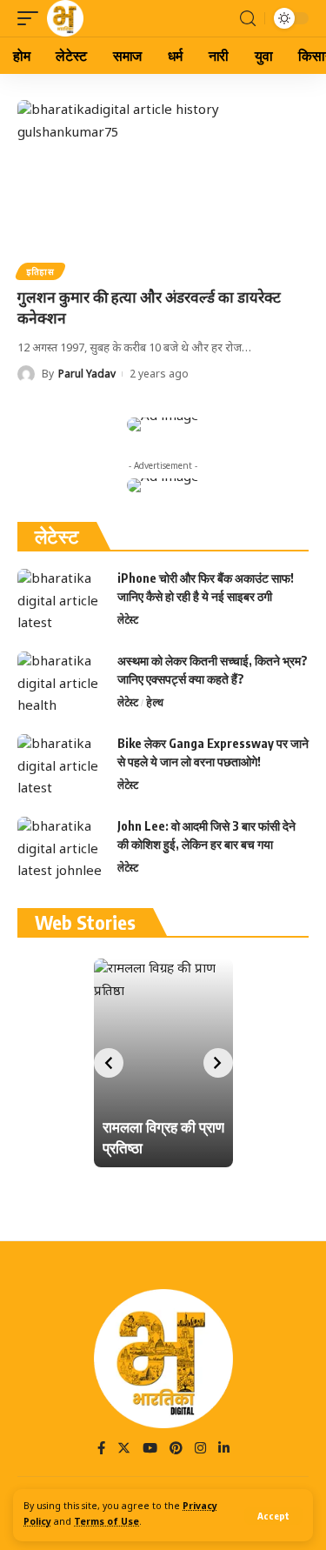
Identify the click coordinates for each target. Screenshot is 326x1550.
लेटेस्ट (127, 619)
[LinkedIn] (224, 1450)
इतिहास (40, 271)
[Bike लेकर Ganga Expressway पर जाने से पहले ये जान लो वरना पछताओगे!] (60, 766)
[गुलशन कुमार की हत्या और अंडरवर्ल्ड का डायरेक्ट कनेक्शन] (163, 187)
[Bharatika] (65, 18)
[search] (248, 18)
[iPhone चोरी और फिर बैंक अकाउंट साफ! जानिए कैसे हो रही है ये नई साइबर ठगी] (60, 601)
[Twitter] (123, 1450)
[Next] (218, 1063)
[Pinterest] (176, 1450)
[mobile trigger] (32, 18)
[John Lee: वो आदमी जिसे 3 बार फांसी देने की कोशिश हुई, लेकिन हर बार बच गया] (60, 849)
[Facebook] (101, 1450)
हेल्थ (154, 702)
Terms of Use (106, 1522)
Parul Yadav (87, 373)
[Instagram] (200, 1450)
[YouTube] (149, 1450)
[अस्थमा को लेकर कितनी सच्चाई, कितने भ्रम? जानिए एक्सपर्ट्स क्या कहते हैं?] (60, 684)
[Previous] (108, 1063)
